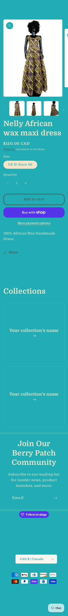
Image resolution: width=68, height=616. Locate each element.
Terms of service (23, 601)
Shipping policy (49, 601)
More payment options (34, 223)
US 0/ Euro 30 (20, 164)
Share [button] (13, 252)
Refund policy (29, 594)
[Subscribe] (55, 498)
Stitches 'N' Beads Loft (31, 589)
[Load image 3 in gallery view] (51, 108)
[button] (6, 7)
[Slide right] (64, 109)
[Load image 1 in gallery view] (16, 108)
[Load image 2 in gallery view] (34, 108)
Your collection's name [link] (34, 330)
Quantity (10, 174)
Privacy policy (53, 594)
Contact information (36, 607)
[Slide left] (4, 109)
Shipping (9, 149)
